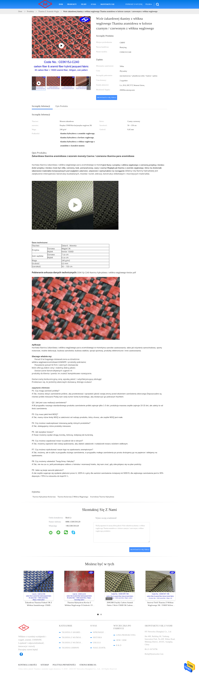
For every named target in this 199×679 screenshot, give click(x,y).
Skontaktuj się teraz (106, 97)
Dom (61, 4)
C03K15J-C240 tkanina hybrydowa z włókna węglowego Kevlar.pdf (106, 272)
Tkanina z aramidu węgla (72, 632)
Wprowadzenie (99, 632)
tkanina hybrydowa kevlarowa (44, 497)
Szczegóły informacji (41, 106)
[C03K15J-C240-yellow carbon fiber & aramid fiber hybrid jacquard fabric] (75, 205)
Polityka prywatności (64, 665)
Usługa (97, 643)
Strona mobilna (87, 665)
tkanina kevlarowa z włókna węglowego (73, 497)
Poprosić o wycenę (133, 4)
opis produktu (61, 106)
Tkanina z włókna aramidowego (72, 643)
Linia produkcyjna (126, 635)
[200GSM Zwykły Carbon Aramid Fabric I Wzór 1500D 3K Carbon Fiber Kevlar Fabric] (120, 585)
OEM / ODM (121, 640)
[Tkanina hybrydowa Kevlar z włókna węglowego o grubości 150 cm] (79, 585)
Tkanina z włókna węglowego (72, 637)
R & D (118, 645)
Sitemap (45, 665)
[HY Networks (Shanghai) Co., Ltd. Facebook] (23, 654)
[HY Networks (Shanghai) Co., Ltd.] (52, 533)
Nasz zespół (99, 648)
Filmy (84, 4)
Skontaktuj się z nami (107, 4)
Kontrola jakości (27, 665)
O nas (93, 4)
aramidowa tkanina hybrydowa (102, 497)
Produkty (72, 4)
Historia (97, 637)
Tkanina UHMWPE (70, 648)
